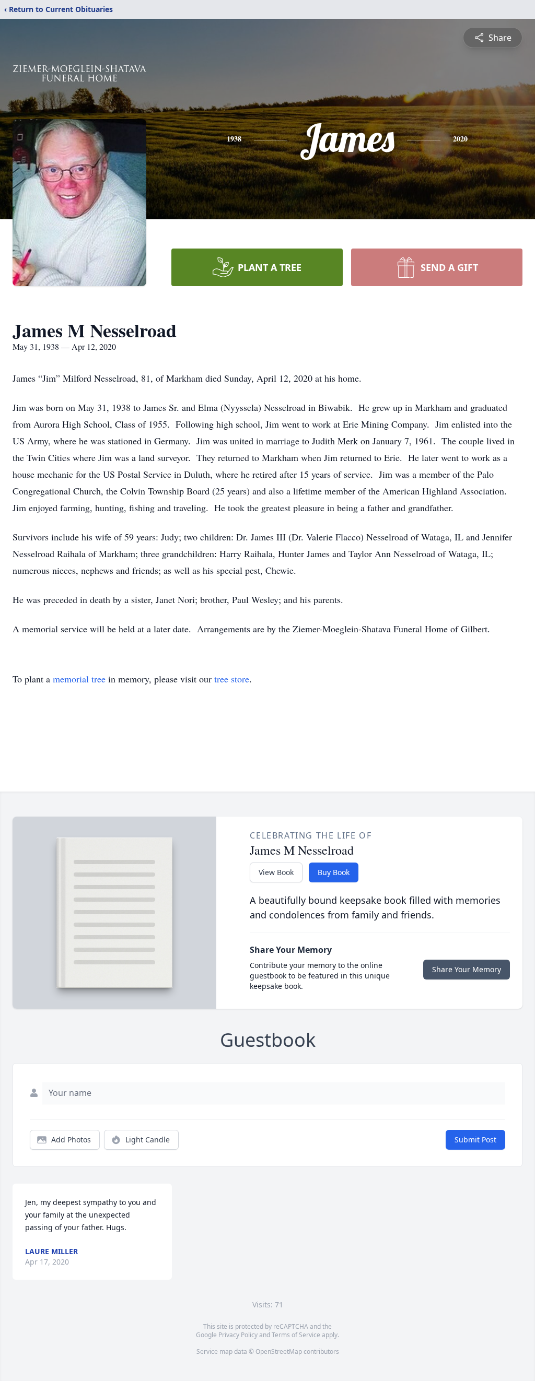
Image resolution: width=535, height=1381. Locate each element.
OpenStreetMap (278, 1351)
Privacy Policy (238, 1334)
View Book (276, 872)
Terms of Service (296, 1334)
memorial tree (79, 678)
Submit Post (475, 1139)
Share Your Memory (466, 969)
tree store (231, 678)
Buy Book (334, 872)
